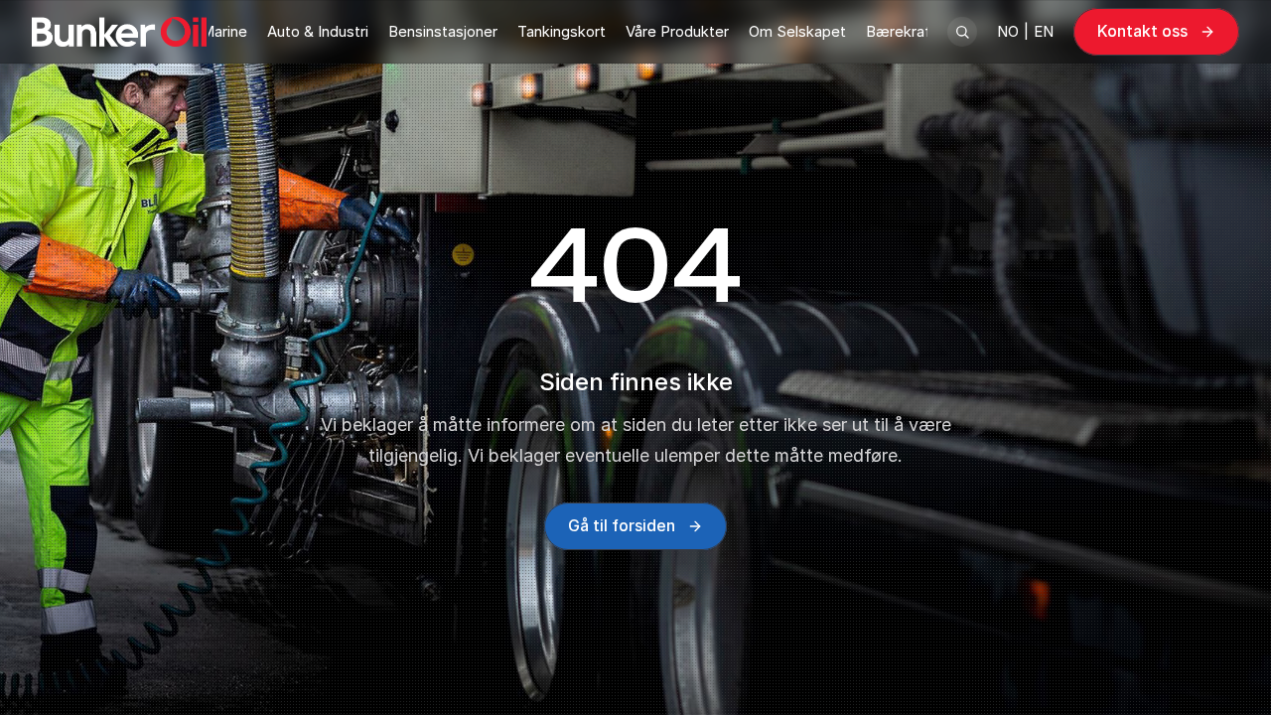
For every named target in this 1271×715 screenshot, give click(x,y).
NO (1008, 31)
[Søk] (962, 32)
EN (1044, 31)
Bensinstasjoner (442, 31)
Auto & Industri (317, 31)
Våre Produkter (677, 31)
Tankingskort (561, 31)
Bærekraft (901, 31)
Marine (224, 31)
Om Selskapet (797, 31)
